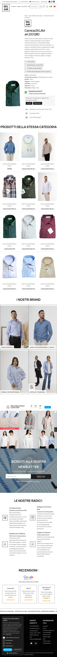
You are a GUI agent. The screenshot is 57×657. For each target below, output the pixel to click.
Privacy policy (47, 641)
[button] (12, 653)
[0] (43, 6)
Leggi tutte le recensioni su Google (28, 581)
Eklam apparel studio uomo (35, 15)
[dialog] (12, 636)
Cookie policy (47, 643)
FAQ (44, 639)
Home (26, 15)
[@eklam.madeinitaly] (8, 407)
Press (44, 628)
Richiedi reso (46, 635)
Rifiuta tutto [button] (17, 649)
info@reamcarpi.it (35, 1)
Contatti (45, 626)
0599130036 (25, 1)
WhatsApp (44, 1)
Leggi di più (8, 634)
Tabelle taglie (47, 637)
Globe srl (31, 654)
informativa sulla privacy (33, 481)
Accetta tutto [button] (7, 649)
